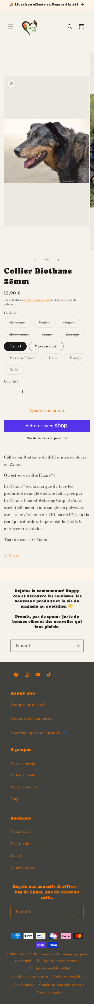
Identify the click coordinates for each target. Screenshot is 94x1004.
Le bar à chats (22, 775)
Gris (55, 359)
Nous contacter (23, 787)
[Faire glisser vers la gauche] (35, 260)
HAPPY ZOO (28, 954)
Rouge (78, 359)
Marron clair (46, 346)
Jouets (16, 855)
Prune (71, 324)
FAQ (14, 799)
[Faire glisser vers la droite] (58, 260)
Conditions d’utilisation (30, 977)
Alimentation (22, 867)
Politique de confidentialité (49, 968)
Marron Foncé (25, 359)
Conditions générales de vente (61, 985)
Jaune (50, 335)
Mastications (21, 844)
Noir (16, 371)
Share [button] (14, 555)
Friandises (20, 832)
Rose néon (21, 335)
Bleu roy (20, 324)
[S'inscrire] (77, 646)
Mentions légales (49, 993)
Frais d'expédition (36, 300)
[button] (10, 26)
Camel (15, 346)
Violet (47, 324)
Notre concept (23, 763)
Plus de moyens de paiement (47, 438)
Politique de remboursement (58, 961)
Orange (75, 335)
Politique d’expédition (69, 977)
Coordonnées (24, 985)
